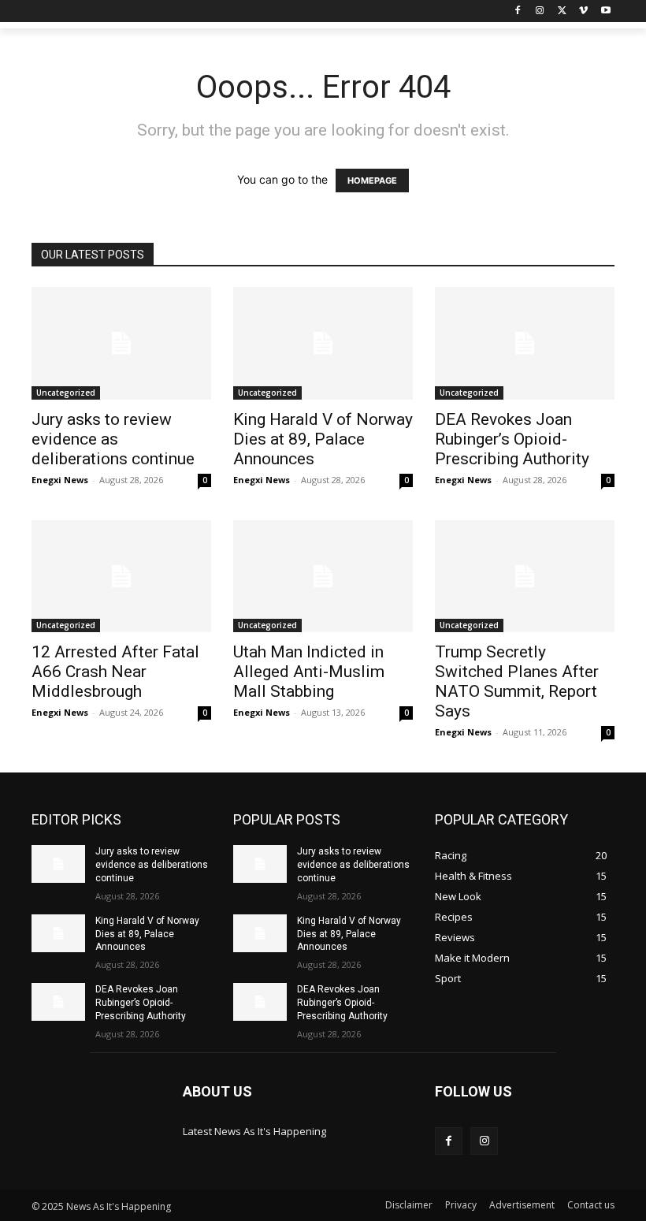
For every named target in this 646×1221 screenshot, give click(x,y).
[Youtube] (605, 11)
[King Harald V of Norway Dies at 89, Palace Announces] (323, 343)
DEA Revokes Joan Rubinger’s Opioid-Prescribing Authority (512, 439)
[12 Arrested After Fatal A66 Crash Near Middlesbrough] (121, 576)
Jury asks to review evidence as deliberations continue (113, 439)
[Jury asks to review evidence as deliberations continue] (121, 343)
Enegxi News (60, 480)
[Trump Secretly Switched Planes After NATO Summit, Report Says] (524, 576)
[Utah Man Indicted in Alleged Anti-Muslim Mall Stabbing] (323, 576)
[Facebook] (518, 11)
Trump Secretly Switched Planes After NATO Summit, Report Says (517, 681)
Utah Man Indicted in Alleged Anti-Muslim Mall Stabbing (308, 671)
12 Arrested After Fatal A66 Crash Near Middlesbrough (115, 671)
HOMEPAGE (372, 180)
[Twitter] (562, 11)
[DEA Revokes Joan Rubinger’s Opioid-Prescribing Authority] (524, 343)
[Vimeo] (583, 11)
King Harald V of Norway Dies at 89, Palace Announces (323, 439)
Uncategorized (65, 392)
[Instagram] (540, 11)
